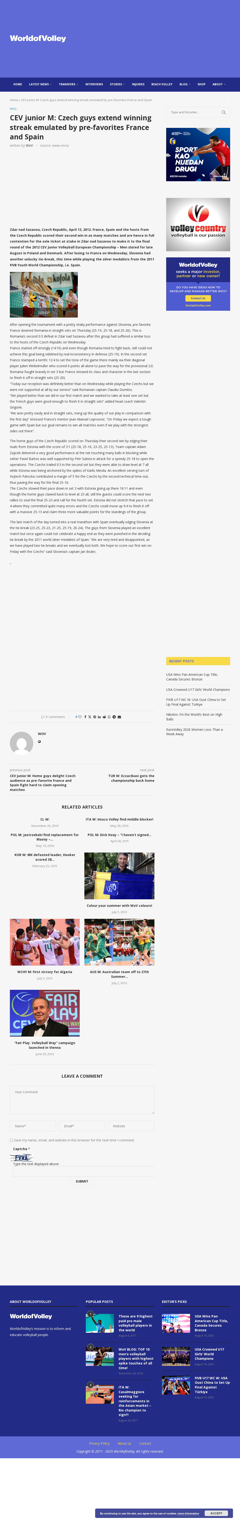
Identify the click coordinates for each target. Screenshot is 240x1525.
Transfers (67, 84)
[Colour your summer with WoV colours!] (119, 876)
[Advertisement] (157, 39)
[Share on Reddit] (104, 717)
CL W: (44, 819)
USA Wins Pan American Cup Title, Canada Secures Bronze (192, 676)
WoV (29, 145)
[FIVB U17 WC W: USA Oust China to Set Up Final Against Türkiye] (176, 1385)
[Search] (227, 98)
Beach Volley (161, 84)
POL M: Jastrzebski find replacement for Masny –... (45, 837)
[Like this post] (80, 717)
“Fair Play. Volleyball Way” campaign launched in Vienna (44, 1045)
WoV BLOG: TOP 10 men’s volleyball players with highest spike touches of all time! (136, 1358)
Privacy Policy (99, 1443)
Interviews (94, 84)
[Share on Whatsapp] (109, 717)
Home (17, 84)
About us (124, 1443)
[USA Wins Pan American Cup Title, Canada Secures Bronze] (176, 1323)
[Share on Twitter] (89, 717)
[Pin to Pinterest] (94, 717)
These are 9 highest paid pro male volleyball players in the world (136, 1323)
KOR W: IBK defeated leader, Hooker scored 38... (45, 857)
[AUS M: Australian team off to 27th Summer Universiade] (119, 942)
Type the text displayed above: (36, 1164)
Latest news (39, 84)
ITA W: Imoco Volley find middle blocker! (119, 819)
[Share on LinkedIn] (99, 717)
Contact (145, 1443)
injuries (138, 84)
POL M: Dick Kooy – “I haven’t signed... (119, 835)
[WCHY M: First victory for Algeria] (45, 942)
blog (184, 84)
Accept (216, 1513)
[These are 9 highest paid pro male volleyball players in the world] (100, 1323)
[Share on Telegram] (114, 717)
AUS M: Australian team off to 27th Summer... (119, 974)
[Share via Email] (119, 717)
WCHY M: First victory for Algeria (44, 972)
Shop (202, 84)
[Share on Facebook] (85, 717)
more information (188, 1513)
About (218, 84)
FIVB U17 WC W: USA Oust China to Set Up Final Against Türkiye (196, 702)
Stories (116, 84)
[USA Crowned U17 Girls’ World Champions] (176, 1356)
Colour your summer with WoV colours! (119, 905)
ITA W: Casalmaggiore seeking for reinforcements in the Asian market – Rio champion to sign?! (135, 1401)
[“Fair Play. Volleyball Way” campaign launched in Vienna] (45, 1013)
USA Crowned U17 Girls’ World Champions (198, 689)
